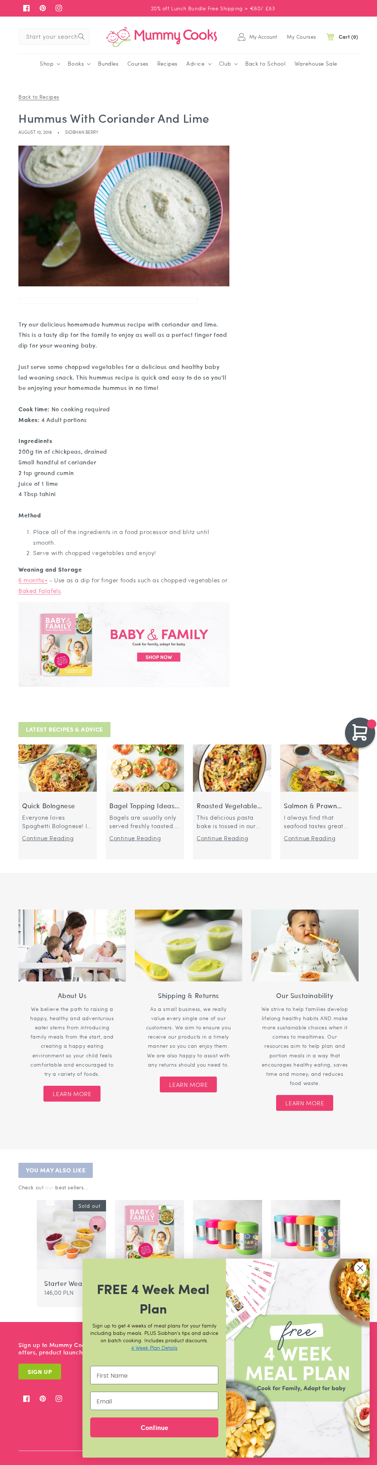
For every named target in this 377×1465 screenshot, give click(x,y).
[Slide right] (50, 1194)
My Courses (301, 36)
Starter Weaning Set (70, 1283)
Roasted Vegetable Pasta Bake (227, 806)
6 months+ (32, 580)
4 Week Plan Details (154, 1347)
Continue (154, 1427)
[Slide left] (41, 1194)
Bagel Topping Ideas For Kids (142, 806)
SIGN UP (40, 1371)
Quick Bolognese (48, 806)
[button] (49, 64)
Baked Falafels (39, 590)
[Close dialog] (360, 1268)
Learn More (72, 1093)
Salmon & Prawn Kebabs (310, 806)
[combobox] (54, 36)
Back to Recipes (38, 96)
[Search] (81, 36)
